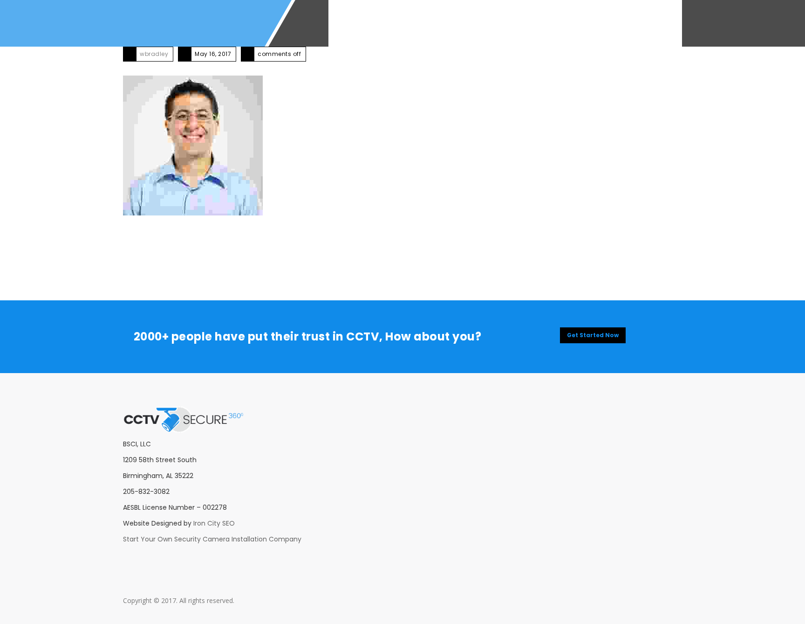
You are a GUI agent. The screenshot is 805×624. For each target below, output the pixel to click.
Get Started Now (593, 335)
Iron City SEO (214, 523)
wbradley (154, 54)
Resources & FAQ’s (514, 23)
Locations (580, 23)
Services (396, 23)
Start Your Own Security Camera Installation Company (212, 539)
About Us (351, 23)
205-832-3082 (637, 23)
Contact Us (446, 23)
